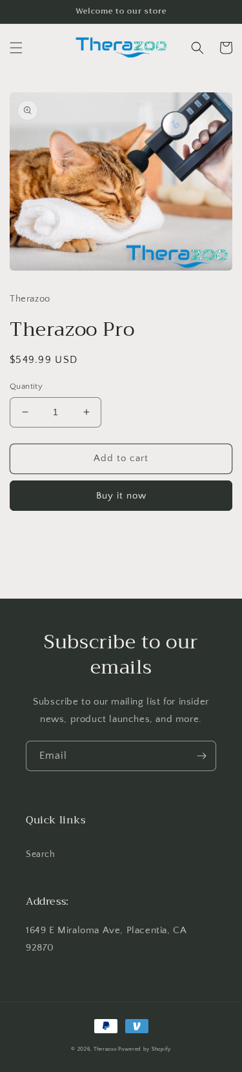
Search (40, 854)
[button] (16, 48)
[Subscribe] (201, 756)
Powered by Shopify (144, 1049)
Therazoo (105, 1049)
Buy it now (121, 495)
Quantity (26, 386)
